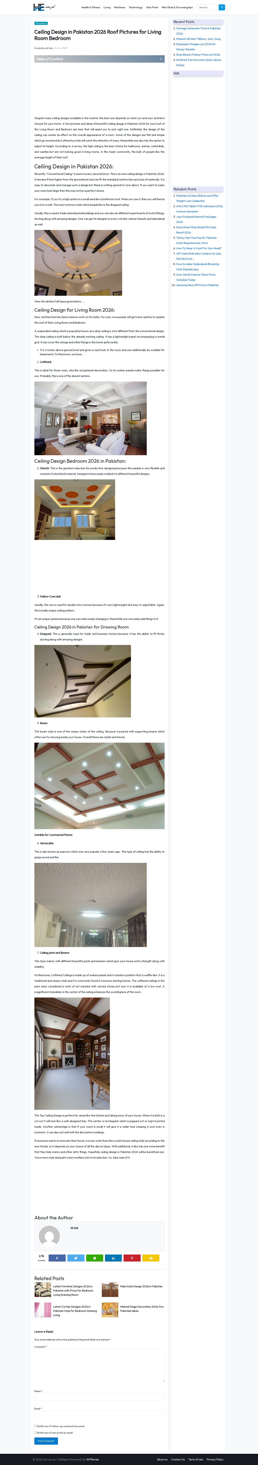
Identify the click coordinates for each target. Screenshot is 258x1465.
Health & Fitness (90, 7)
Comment (40, 1346)
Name (38, 1391)
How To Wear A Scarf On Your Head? (198, 248)
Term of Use (195, 1459)
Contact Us (178, 1459)
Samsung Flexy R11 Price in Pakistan (197, 285)
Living (107, 7)
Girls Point (152, 7)
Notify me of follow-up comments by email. (61, 1426)
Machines (119, 7)
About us (162, 1459)
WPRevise (92, 1459)
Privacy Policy (215, 1459)
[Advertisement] (99, 88)
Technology (136, 7)
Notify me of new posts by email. (55, 1432)
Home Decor (41, 23)
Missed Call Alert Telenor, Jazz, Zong (198, 39)
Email (38, 1408)
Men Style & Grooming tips (177, 7)
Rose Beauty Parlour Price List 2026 (198, 54)
